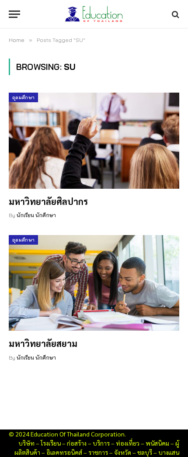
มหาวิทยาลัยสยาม (43, 343)
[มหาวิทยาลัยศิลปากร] (94, 140)
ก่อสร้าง (77, 443)
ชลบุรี (144, 452)
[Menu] (14, 14)
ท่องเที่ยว (127, 443)
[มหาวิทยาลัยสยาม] (94, 283)
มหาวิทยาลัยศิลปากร (48, 201)
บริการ (101, 443)
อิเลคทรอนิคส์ (64, 452)
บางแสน (168, 452)
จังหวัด (122, 452)
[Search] (174, 14)
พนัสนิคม (157, 443)
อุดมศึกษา (23, 97)
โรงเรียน (51, 443)
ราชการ (98, 452)
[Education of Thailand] (94, 14)
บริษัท (26, 443)
